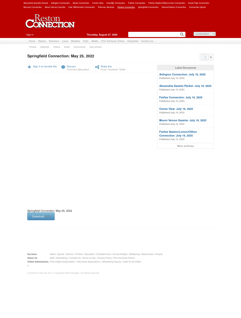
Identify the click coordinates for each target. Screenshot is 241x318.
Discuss (71, 66)
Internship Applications (88, 261)
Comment (72, 69)
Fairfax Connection (136, 2)
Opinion (70, 254)
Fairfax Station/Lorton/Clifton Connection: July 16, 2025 (178, 135)
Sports (60, 254)
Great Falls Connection (198, 2)
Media (95, 41)
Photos (32, 46)
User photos (95, 46)
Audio (67, 46)
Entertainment (104, 254)
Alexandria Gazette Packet (36, 2)
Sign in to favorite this (45, 66)
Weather (75, 41)
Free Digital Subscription (62, 261)
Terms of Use (89, 257)
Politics (79, 254)
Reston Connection (126, 6)
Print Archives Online (112, 41)
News (53, 254)
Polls (85, 41)
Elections (54, 41)
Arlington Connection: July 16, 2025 (182, 76)
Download (41, 216)
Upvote (205, 57)
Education (90, 254)
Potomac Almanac (106, 6)
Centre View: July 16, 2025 (176, 110)
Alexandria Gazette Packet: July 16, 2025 (185, 87)
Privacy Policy (104, 257)
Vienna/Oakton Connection (174, 6)
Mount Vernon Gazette (55, 6)
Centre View (97, 2)
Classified (132, 41)
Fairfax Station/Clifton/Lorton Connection (166, 2)
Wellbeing (134, 254)
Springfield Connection (148, 6)
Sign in (30, 34)
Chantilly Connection (115, 2)
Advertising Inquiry (111, 261)
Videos (56, 46)
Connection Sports (197, 6)
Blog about (83, 69)
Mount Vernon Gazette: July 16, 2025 (182, 122)
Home (32, 41)
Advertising (62, 257)
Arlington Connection (60, 2)
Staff (52, 257)
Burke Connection (81, 2)
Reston (42, 41)
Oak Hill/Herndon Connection (81, 6)
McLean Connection (33, 6)
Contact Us (147, 41)
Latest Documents (185, 67)
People (159, 254)
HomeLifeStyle (120, 254)
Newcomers (147, 254)
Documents (79, 46)
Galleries (44, 46)
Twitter (122, 69)
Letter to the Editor (132, 261)
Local (65, 41)
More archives (185, 146)
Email (104, 69)
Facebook (113, 69)
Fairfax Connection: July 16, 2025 (180, 99)
